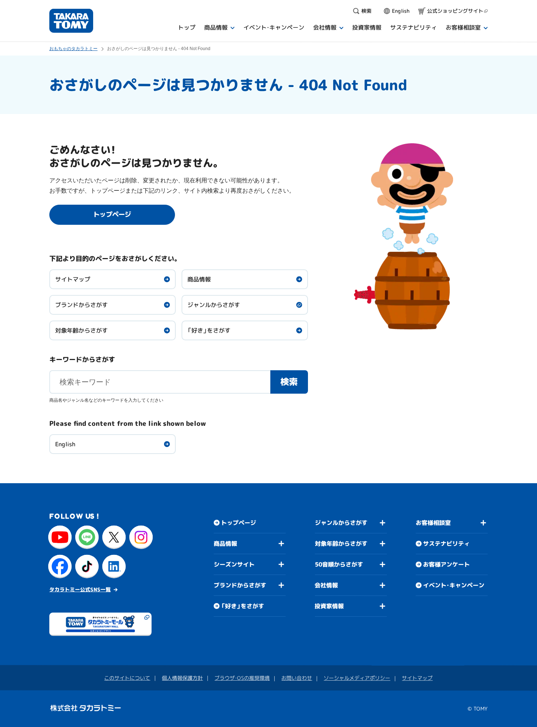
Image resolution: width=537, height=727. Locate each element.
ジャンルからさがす (213, 305)
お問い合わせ (296, 677)
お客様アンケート (446, 564)
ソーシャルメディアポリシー (357, 677)
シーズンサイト (234, 564)
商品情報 (199, 279)
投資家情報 (329, 606)
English (65, 444)
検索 (289, 381)
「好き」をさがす (209, 330)
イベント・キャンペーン (453, 585)
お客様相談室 (433, 523)
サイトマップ (72, 279)
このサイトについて (127, 677)
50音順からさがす (339, 564)
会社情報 (326, 585)
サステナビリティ (446, 543)
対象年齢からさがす (81, 330)
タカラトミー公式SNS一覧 (80, 589)
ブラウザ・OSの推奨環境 (242, 677)
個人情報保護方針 (182, 677)
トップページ (238, 523)
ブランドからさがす (81, 305)
